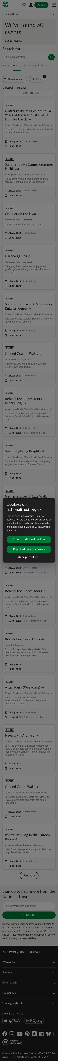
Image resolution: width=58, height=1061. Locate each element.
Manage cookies (28, 557)
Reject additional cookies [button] (29, 549)
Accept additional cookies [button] (29, 539)
